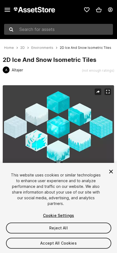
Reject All (58, 228)
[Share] (98, 91)
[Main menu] (7, 9)
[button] (99, 10)
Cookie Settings (58, 215)
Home (9, 48)
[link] (87, 10)
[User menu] (110, 9)
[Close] (111, 172)
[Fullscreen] (107, 91)
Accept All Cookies (58, 243)
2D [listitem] (22, 48)
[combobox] (58, 29)
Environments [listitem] (42, 48)
